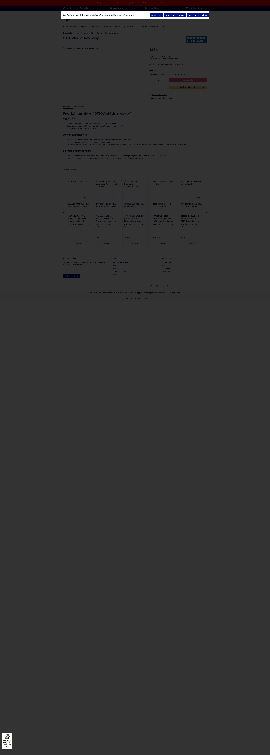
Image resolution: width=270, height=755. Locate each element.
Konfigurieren (156, 15)
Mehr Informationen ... (126, 15)
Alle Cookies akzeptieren (197, 15)
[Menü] (10, 734)
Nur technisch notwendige (175, 15)
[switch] (7, 747)
